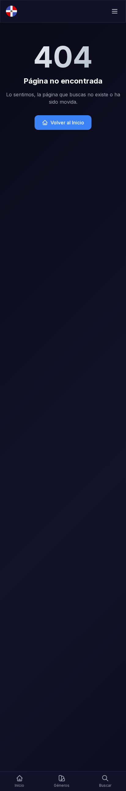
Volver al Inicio (67, 122)
